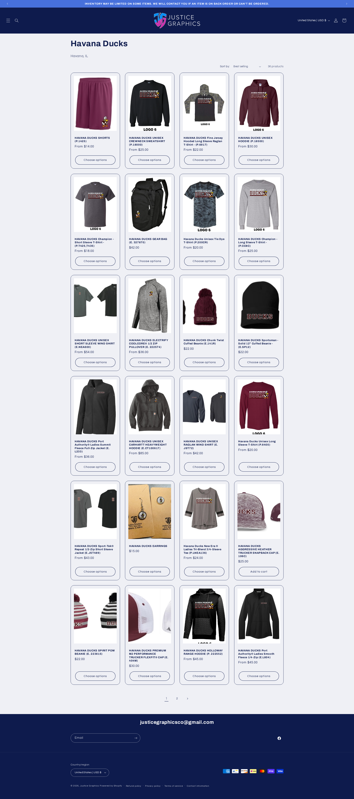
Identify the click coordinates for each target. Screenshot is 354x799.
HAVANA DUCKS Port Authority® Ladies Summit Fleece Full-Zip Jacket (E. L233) (93, 446)
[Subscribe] (135, 737)
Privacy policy (153, 786)
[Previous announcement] (7, 3)
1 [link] (166, 698)
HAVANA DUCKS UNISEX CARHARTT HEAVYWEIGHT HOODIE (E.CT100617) (148, 445)
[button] (8, 20)
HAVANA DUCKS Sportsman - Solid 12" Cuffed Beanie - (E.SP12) (258, 343)
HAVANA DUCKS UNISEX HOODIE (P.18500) (255, 139)
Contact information (198, 786)
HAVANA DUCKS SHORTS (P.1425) (92, 139)
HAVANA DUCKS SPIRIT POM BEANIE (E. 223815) (94, 652)
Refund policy (133, 786)
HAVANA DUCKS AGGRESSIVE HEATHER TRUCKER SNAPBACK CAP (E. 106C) (258, 551)
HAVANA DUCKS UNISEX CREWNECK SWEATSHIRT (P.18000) (147, 141)
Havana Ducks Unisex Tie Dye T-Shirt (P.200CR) (204, 241)
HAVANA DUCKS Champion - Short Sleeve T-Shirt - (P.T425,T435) (94, 242)
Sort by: (225, 66)
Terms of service (173, 786)
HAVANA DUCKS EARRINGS (148, 546)
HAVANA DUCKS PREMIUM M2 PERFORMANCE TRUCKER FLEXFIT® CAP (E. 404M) (148, 655)
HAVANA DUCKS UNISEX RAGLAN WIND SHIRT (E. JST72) (201, 445)
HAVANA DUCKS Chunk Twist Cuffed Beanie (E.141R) (204, 342)
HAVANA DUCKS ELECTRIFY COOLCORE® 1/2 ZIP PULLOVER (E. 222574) (148, 343)
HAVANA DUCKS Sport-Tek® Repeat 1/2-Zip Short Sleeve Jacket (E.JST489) (94, 549)
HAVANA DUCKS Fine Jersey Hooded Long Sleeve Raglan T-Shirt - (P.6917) (203, 141)
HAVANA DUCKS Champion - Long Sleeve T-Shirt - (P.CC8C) (257, 242)
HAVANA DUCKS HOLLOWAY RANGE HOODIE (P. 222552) (203, 652)
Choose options (95, 159)
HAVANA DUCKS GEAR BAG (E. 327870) (148, 241)
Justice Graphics (89, 786)
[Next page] (187, 698)
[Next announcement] (347, 3)
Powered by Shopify (111, 786)
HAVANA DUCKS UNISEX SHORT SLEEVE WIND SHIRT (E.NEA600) (95, 343)
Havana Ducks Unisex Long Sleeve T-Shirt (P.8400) (257, 443)
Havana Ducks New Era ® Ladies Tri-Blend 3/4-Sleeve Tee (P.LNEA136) (202, 549)
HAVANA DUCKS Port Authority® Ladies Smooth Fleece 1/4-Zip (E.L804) (256, 654)
